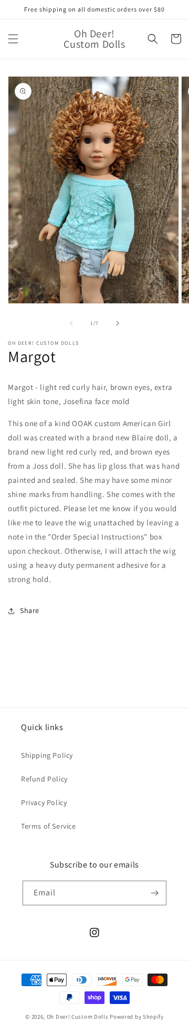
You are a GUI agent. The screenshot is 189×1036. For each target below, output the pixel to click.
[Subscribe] (154, 893)
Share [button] (29, 610)
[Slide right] (117, 323)
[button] (13, 38)
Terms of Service (48, 826)
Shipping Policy (47, 755)
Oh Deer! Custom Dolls (78, 1016)
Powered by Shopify (137, 1016)
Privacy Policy (44, 802)
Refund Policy (44, 779)
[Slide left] (71, 323)
